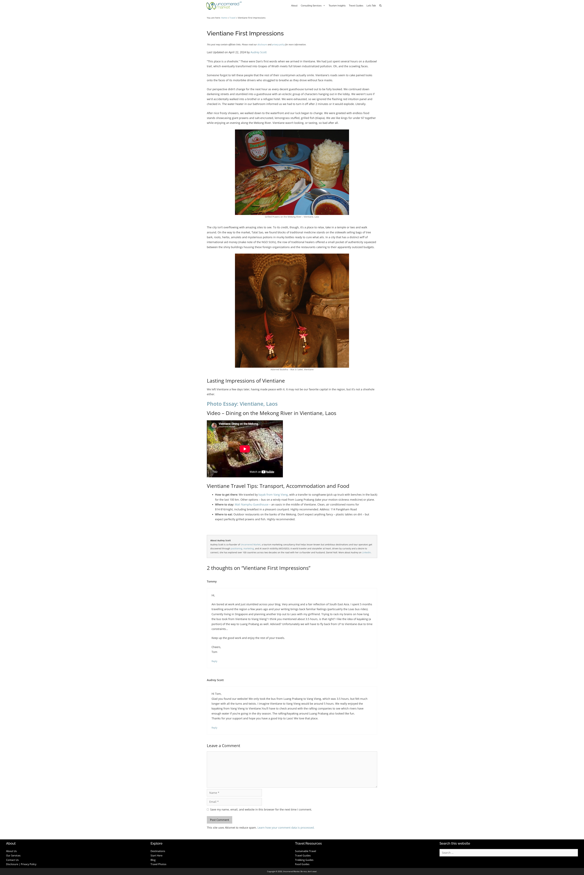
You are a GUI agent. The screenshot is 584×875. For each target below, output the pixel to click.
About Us (11, 851)
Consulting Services (311, 5)
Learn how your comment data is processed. (286, 827)
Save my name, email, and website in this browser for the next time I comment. (261, 809)
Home (224, 17)
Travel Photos (158, 864)
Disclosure (12, 864)
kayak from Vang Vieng (273, 494)
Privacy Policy (28, 864)
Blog (153, 860)
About (294, 5)
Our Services (13, 855)
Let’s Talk (371, 5)
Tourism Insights (337, 5)
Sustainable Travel (305, 851)
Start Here (156, 855)
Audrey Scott (258, 52)
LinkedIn (366, 552)
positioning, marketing (242, 548)
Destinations (158, 851)
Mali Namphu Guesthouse (252, 504)
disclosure (262, 44)
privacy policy (278, 44)
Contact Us (12, 860)
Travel (232, 17)
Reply (214, 661)
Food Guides (302, 864)
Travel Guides (356, 5)
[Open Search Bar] (380, 5)
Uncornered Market (251, 544)
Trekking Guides (304, 860)
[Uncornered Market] (224, 5)
